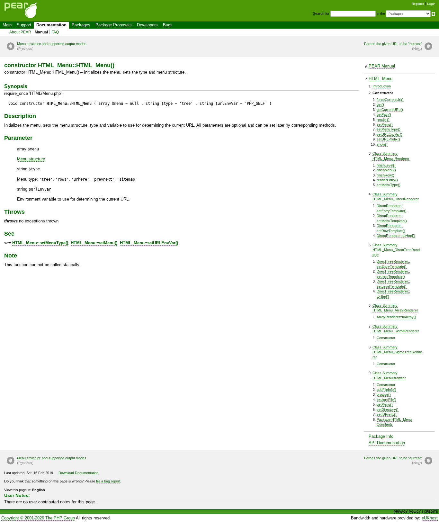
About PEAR (20, 32)
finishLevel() (386, 165)
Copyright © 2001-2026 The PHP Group (38, 518)
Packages (81, 24)
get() (380, 104)
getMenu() (385, 404)
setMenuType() (388, 129)
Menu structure (31, 159)
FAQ (55, 32)
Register (418, 3)
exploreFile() (386, 399)
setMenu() (385, 124)
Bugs (168, 24)
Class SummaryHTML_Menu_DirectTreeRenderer (396, 250)
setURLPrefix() (388, 139)
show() (382, 144)
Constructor (386, 338)
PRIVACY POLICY (407, 511)
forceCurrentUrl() (390, 100)
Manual (41, 32)
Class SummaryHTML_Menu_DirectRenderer (395, 196)
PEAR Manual (382, 66)
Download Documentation (78, 473)
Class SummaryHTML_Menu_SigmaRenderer (395, 328)
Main (7, 24)
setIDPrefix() (387, 414)
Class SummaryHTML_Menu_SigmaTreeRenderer (397, 352)
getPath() (384, 114)
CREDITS (431, 511)
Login (431, 3)
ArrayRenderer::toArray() (396, 317)
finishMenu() (386, 170)
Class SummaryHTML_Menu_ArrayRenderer (395, 307)
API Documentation (387, 442)
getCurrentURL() (390, 110)
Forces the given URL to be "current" (393, 46)
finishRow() (385, 175)
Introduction (381, 86)
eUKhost (430, 518)
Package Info (381, 436)
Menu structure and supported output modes (51, 46)
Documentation (51, 24)
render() (383, 120)
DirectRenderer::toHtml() (396, 236)
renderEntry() (387, 180)
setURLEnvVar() (389, 134)
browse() (384, 394)
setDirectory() (388, 409)
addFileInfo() (386, 390)
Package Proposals (113, 24)
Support (24, 24)
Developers (147, 24)
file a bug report (108, 481)
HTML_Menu (380, 78)
